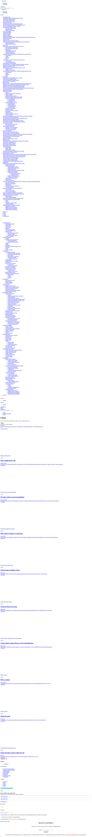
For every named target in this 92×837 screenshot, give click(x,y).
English (4, 400)
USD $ (4, 404)
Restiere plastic (8, 147)
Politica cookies (6, 772)
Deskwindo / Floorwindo (8, 151)
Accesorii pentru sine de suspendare (10, 134)
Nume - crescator (16, 426)
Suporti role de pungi (10, 180)
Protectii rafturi (8, 179)
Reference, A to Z (32, 426)
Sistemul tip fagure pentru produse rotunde (14, 96)
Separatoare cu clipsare (7, 122)
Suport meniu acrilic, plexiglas (9, 140)
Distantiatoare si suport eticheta (12, 110)
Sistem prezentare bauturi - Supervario (13, 93)
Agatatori (5, 38)
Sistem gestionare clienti (8, 198)
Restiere (4, 146)
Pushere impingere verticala (11, 95)
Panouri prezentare (6, 80)
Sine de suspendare (7, 133)
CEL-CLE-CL (3, 682)
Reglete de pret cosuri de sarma (9, 84)
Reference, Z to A (39, 426)
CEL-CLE (3, 718)
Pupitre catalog (6, 145)
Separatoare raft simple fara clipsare (10, 116)
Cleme (4, 39)
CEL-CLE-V (3, 536)
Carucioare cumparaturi (10, 182)
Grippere (5, 32)
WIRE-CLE (3, 609)
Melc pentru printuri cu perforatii (12, 533)
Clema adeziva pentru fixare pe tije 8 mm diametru (17, 643)
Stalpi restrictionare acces (8, 193)
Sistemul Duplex (11, 103)
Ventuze (4, 33)
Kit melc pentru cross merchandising (12, 497)
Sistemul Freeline (9, 29)
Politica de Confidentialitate (71, 834)
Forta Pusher (5, 776)
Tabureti (7, 201)
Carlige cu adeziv (6, 131)
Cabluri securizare (6, 40)
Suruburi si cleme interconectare (9, 41)
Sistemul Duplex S (11, 104)
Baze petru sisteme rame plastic (12, 48)
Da (6, 758)
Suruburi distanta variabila (11, 44)
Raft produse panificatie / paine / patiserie (16, 170)
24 (2, 428)
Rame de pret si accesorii (8, 65)
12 (1, 428)
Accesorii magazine (7, 199)
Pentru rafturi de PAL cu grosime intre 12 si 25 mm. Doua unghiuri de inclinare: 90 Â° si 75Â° (19, 756)
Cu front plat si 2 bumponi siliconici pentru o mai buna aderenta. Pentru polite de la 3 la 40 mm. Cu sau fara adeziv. (23, 719)
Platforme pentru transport (11, 183)
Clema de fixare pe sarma (9, 606)
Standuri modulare (6, 119)
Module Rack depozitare (10, 206)
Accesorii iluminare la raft (8, 24)
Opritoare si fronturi (9, 109)
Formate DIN (5, 773)
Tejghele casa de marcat (10, 164)
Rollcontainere (8, 184)
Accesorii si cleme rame (10, 53)
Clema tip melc (5, 716)
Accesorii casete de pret (10, 62)
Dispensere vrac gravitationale (11, 127)
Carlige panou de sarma (7, 161)
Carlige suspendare (7, 136)
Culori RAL (5, 774)
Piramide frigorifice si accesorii (9, 64)
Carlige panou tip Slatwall (8, 156)
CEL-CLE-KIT (4, 499)
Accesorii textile (6, 152)
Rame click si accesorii (7, 77)
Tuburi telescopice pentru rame (12, 47)
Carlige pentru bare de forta (8, 155)
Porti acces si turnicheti (7, 192)
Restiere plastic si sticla (10, 149)
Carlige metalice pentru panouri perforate (11, 154)
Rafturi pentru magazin (10, 165)
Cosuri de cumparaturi (7, 188)
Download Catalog (7, 775)
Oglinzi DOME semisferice (11, 197)
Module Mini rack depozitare (11, 208)
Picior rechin (5, 20)
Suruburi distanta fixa (10, 42)
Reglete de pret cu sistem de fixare (10, 83)
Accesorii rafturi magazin (15, 173)
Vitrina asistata (6, 63)
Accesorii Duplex (11, 107)
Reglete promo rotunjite (10, 30)
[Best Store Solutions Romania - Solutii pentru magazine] (3, 6)
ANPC (4, 786)
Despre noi (5, 781)
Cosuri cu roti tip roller (10, 190)
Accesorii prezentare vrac (11, 129)
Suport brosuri (6, 81)
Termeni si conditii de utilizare (9, 770)
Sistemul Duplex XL (12, 106)
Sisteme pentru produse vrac (8, 126)
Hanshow (7, 57)
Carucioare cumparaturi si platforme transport (12, 181)
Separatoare (8, 111)
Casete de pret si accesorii (8, 59)
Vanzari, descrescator (5, 426)
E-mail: (40, 829)
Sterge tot (3, 758)
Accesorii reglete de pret (8, 89)
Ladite (7, 200)
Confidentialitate (6, 771)
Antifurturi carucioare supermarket (12, 185)
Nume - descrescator (24, 426)
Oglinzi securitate (6, 194)
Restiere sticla (8, 148)
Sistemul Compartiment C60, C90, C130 (14, 98)
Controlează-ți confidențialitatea (7, 788)
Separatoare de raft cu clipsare (11, 124)
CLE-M (2, 755)
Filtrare (2, 423)
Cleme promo (5, 21)
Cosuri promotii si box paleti (11, 178)
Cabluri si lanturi (6, 138)
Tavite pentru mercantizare (8, 121)
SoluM (7, 56)
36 (3, 428)
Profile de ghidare (9, 112)
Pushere (7, 92)
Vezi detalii (3, 465)
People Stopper (6, 78)
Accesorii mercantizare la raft (9, 118)
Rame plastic (8, 49)
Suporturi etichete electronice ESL (9, 54)
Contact (4, 785)
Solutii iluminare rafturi (7, 23)
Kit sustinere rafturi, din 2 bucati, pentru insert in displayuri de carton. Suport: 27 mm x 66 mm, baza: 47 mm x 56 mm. (24, 573)
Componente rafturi (14, 174)
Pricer (7, 58)
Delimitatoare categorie (7, 18)
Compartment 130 (11, 101)
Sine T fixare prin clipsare (11, 108)
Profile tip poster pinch (7, 135)
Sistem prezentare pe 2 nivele (11, 102)
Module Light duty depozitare (11, 209)
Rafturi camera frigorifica (13, 176)
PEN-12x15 (3, 645)
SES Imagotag (8, 55)
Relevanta (11, 426)
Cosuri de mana (9, 189)
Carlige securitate (6, 160)
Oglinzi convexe (9, 196)
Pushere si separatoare (7, 91)
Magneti (4, 137)
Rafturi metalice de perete (13, 166)
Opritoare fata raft (6, 117)
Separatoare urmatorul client (11, 202)
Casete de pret (8, 60)
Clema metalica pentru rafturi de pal (12, 753)
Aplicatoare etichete (9, 203)
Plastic (6, 764)
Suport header (6, 19)
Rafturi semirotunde (12, 169)
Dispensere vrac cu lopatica (11, 128)
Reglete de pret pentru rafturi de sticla (10, 87)
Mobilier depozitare (7, 205)
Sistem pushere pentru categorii (12, 113)
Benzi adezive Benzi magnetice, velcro (10, 37)
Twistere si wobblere (7, 26)
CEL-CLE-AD (4, 463)
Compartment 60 (11, 99)
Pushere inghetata (9, 94)
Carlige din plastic (6, 157)
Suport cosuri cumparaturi (11, 191)
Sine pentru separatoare (10, 125)
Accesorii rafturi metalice (13, 172)
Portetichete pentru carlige (8, 85)
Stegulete (5, 22)
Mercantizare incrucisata (8, 120)
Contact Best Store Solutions (8, 768)
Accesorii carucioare (10, 187)
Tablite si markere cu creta (8, 67)
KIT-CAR (3, 572)
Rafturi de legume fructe (13, 171)
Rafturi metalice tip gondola (13, 167)
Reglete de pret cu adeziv (8, 86)
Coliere (4, 35)
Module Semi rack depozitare (11, 207)
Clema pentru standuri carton (10, 570)
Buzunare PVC (6, 142)
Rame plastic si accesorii (8, 46)
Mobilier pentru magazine (8, 163)
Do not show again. (6, 821)
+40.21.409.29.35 (4, 796)
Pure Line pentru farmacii (11, 28)
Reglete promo (6, 27)
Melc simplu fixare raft (8, 460)
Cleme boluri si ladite (10, 51)
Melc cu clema (5, 680)
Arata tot (6, 428)
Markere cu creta (9, 68)
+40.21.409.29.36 (4, 798)
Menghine (5, 36)
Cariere (4, 783)
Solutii (4, 782)
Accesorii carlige (6, 158)
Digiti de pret (5, 66)
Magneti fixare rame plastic (11, 50)
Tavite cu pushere (9, 115)
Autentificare (3, 406)
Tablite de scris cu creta (10, 69)
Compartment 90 (11, 100)
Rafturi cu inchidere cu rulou (13, 175)
